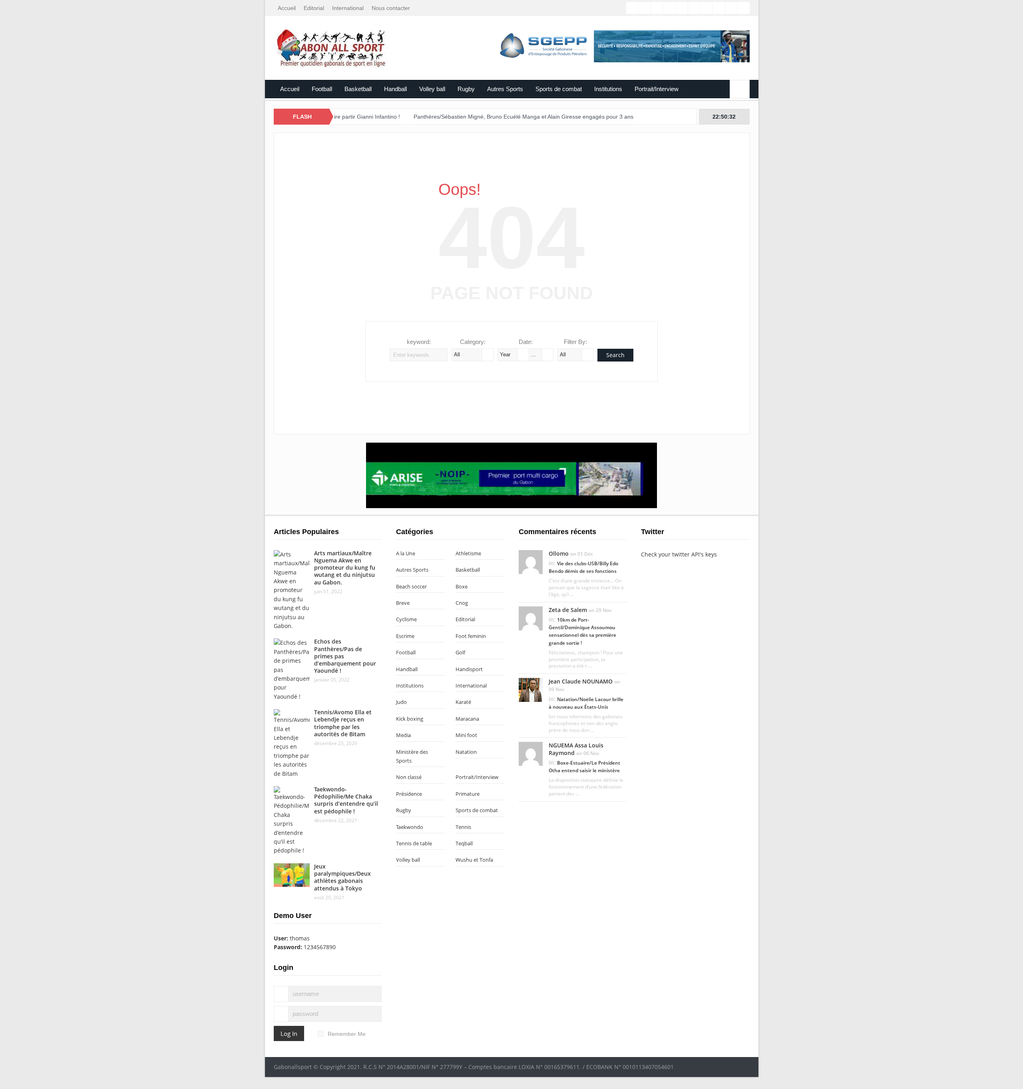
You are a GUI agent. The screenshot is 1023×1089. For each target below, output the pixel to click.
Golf (460, 652)
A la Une (405, 553)
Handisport (469, 669)
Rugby (466, 88)
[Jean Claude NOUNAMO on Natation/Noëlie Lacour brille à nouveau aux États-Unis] (531, 689)
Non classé (409, 777)
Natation (466, 751)
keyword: (419, 341)
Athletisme (468, 553)
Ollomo (559, 553)
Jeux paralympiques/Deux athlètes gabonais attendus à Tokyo (342, 877)
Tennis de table (414, 843)
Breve (403, 602)
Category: (473, 341)
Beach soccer (411, 586)
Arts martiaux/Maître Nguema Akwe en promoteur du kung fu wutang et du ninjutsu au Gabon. (344, 567)
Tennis (463, 827)
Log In (289, 1033)
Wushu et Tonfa (474, 859)
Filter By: (575, 341)
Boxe (462, 586)
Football (322, 88)
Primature (468, 793)
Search (615, 355)
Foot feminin (471, 636)
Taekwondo (409, 827)
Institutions (608, 88)
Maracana (467, 718)
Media (403, 735)
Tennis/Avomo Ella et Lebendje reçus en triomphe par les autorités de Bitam (343, 723)
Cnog (462, 602)
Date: (526, 341)
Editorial (314, 8)
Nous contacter (391, 8)
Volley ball (432, 88)
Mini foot (466, 735)
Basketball (358, 88)
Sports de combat (558, 88)
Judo (401, 701)
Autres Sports (505, 88)
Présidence (409, 793)
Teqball (464, 843)
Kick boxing (409, 718)
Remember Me (347, 1034)
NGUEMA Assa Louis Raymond (576, 748)
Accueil (287, 8)
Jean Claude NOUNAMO (581, 681)
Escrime (405, 636)
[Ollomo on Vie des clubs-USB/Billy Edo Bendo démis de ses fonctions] (531, 561)
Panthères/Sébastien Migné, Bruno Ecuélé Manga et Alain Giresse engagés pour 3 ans (492, 116)
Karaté (463, 701)
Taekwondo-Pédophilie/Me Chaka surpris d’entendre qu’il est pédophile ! (346, 800)
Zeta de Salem (568, 610)
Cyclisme (406, 619)
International (348, 8)
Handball (395, 88)
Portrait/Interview (657, 88)
